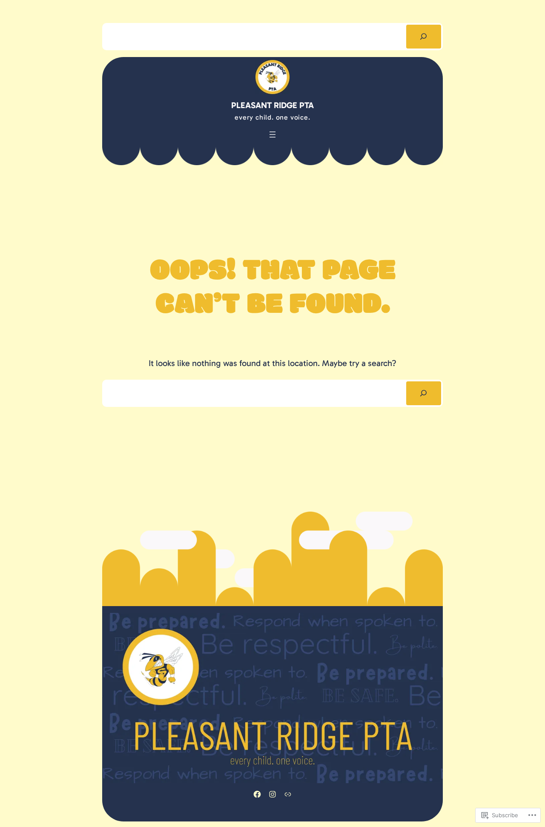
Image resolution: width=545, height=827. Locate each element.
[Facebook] (257, 794)
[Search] (423, 37)
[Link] (288, 794)
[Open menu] (272, 134)
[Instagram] (272, 794)
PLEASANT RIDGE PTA (272, 105)
